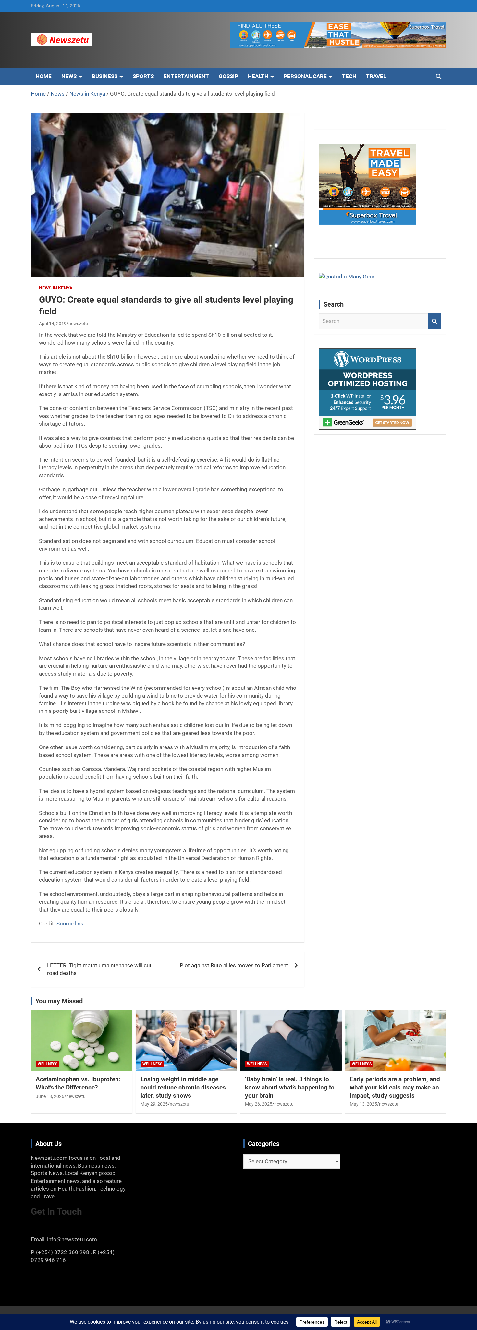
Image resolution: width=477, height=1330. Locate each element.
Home (44, 76)
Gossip (228, 76)
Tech (349, 76)
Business (104, 76)
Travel (376, 76)
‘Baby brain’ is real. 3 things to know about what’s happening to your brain (290, 1087)
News (69, 76)
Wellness (47, 1064)
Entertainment (186, 76)
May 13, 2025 (363, 1104)
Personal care (305, 76)
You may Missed (59, 1001)
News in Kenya (55, 287)
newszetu (78, 323)
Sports (143, 76)
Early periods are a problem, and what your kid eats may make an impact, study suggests (395, 1087)
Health (258, 76)
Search (434, 321)
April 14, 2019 (53, 323)
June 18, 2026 (50, 1096)
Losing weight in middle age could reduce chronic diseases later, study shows (183, 1087)
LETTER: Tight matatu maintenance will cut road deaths (99, 969)
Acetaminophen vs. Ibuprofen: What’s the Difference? (78, 1083)
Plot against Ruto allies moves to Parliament (234, 965)
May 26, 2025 (258, 1104)
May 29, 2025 (154, 1104)
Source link (69, 923)
